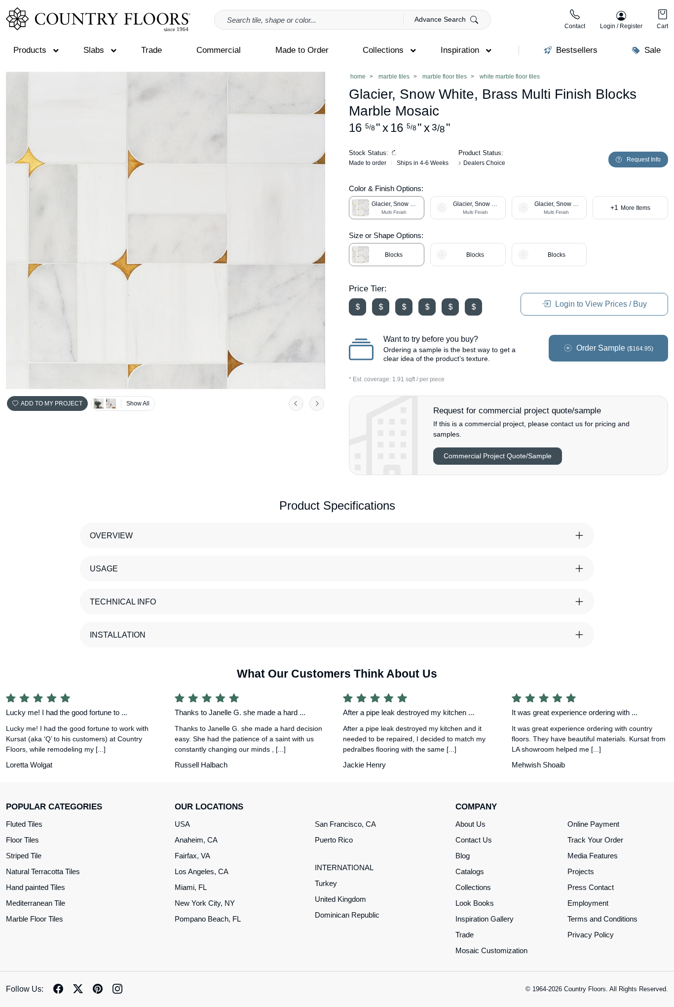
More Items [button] (630, 207)
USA (182, 824)
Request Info (644, 159)
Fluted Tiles (24, 824)
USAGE (104, 568)
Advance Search (441, 19)
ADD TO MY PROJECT (51, 403)
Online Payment (593, 824)
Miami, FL (191, 887)
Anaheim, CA (196, 840)
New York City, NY (205, 903)
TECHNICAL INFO (123, 602)
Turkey (326, 883)
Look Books (474, 903)
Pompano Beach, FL (208, 919)
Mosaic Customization (491, 950)
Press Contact (590, 887)
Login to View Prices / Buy (600, 304)
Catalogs (469, 871)
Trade (464, 934)
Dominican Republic (347, 915)
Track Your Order (595, 840)
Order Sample (613, 348)
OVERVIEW (111, 535)
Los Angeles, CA (201, 871)
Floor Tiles (22, 840)
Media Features (592, 855)
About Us (470, 824)
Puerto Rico (334, 840)
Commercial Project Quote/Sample (498, 456)
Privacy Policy (590, 934)
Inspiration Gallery (484, 919)
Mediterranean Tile (35, 903)
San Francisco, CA (345, 824)
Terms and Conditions (602, 919)
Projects (580, 871)
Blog (462, 855)
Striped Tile (23, 855)
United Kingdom (340, 899)
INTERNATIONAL (344, 867)
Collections (473, 887)
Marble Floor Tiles (34, 919)
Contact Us (473, 840)
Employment (587, 903)
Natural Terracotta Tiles (43, 871)
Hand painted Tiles (35, 887)
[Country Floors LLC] (98, 19)
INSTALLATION (118, 635)
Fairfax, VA (192, 855)
